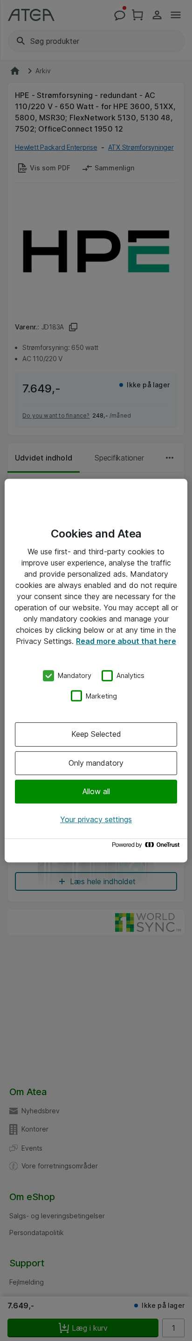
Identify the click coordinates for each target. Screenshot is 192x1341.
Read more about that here (126, 641)
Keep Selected (96, 734)
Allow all (96, 791)
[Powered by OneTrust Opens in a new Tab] (147, 847)
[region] (96, 670)
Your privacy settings (96, 819)
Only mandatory (96, 763)
